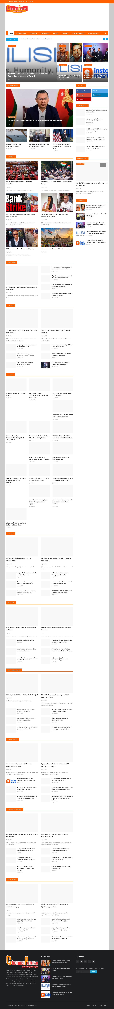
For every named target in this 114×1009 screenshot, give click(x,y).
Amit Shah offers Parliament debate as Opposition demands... (62, 582)
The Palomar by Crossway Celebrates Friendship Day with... (26, 858)
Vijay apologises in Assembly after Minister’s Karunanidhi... (27, 574)
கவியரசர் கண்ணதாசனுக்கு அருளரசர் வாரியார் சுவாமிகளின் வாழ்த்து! (20, 906)
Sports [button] (55, 33)
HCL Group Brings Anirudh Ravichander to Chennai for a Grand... (25, 868)
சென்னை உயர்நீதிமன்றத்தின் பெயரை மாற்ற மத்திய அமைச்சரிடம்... (26, 591)
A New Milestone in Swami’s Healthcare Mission (60, 719)
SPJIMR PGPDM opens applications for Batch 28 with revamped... (91, 184)
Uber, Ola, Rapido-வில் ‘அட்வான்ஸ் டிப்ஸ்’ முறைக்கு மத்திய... (26, 929)
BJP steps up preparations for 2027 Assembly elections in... (56, 560)
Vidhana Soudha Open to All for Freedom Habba (56, 249)
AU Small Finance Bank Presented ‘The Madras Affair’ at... (61, 779)
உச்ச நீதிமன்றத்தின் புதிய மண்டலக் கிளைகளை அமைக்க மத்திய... (61, 920)
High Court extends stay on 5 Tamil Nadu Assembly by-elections (62, 276)
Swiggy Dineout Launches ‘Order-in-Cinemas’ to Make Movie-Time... (62, 788)
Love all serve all (14, 670)
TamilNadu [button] (45, 33)
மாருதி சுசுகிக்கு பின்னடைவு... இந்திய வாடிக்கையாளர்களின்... (27, 650)
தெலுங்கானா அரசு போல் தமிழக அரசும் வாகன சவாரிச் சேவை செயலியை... (62, 268)
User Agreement (102, 1005)
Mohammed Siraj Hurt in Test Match (31, 39)
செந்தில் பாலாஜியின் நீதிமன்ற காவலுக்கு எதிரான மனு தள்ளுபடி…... (96, 129)
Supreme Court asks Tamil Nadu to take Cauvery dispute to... (62, 285)
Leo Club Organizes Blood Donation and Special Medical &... (62, 710)
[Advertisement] (75, 17)
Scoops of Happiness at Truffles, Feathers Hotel (61, 867)
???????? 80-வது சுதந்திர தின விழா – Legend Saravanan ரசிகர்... (55, 696)
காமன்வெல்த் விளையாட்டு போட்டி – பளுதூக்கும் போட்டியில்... (39, 479)
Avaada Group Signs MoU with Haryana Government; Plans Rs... (19, 765)
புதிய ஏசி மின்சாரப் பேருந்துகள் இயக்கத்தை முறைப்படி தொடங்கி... (26, 354)
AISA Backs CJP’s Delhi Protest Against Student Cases (56, 183)
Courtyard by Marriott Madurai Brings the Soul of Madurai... (26, 849)
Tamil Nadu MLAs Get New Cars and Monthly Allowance (62, 294)
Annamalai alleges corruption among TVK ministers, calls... (25, 582)
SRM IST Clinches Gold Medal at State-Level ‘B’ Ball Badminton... (16, 480)
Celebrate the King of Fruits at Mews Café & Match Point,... (62, 858)
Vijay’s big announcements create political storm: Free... (27, 345)
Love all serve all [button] (78, 33)
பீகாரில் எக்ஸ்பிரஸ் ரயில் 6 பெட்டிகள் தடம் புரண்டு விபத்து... (96, 111)
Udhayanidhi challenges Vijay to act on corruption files (18, 560)
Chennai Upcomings (14, 809)
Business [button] (65, 33)
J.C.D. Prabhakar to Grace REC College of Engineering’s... (60, 363)
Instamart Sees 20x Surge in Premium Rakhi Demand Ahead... (26, 779)
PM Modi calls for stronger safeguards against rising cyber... (21, 288)
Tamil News (12, 880)
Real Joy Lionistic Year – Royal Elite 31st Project (22, 695)
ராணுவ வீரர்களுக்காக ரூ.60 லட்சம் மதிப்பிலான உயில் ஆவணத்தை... (61, 929)
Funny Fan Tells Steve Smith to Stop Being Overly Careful (39, 437)
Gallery (94, 1005)
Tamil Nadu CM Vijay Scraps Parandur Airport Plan (25, 363)
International (13, 85)
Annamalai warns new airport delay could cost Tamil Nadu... (62, 345)
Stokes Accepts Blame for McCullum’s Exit (61, 458)
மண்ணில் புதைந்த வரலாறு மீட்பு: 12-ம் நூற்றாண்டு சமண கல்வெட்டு (26, 920)
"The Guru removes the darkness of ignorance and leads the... (27, 728)
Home (11, 33)
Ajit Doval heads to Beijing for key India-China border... (39, 145)
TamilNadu (11, 262)
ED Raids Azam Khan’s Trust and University (20, 249)
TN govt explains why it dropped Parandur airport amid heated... (22, 331)
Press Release (12, 739)
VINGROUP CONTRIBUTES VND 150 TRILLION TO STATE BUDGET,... (27, 797)
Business (11, 603)
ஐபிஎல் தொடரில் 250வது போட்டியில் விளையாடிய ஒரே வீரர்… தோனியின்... (95, 138)
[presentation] (8, 62)
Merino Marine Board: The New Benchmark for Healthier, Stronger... (62, 650)
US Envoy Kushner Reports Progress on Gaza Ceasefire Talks (62, 146)
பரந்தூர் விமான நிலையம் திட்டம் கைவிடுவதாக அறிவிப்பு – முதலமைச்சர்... (54, 906)
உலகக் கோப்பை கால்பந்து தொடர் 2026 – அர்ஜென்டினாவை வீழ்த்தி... (38, 502)
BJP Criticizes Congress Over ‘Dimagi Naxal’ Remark (60, 574)
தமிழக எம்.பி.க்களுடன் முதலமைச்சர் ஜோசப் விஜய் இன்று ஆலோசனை (26, 937)
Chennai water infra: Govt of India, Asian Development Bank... (61, 354)
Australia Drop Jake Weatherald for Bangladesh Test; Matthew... (15, 438)
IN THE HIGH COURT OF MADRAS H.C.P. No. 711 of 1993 (95, 147)
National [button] (33, 33)
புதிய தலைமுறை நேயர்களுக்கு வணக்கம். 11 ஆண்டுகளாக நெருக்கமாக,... (94, 120)
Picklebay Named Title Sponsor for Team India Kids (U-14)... (63, 479)
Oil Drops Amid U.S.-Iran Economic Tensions (14, 145)
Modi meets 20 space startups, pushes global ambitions (21, 629)
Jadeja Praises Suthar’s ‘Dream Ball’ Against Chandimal (63, 415)
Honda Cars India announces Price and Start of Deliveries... (27, 659)
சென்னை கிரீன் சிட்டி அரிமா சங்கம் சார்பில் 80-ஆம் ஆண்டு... (26, 710)
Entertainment (93, 33)
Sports (10, 374)
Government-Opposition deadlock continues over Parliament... (62, 591)
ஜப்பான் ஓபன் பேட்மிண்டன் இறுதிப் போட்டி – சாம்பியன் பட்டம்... (16, 524)
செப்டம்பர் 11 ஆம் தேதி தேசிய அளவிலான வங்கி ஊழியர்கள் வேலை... (20, 215)
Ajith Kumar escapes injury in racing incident (62, 394)
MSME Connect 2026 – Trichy (25, 640)
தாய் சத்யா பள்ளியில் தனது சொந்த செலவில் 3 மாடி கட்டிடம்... (26, 719)
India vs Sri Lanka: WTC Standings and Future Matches (39, 458)
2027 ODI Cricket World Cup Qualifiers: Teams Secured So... (63, 437)
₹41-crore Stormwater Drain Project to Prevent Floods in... (56, 331)
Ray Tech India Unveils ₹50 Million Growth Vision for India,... (27, 788)
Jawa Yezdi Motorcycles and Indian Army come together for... (62, 641)
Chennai (11, 305)
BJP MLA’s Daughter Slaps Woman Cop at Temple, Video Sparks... (54, 215)
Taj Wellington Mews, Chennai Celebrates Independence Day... (54, 835)
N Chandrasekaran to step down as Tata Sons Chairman (56, 629)
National (11, 157)
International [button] (21, 33)
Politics (11, 533)
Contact (88, 1005)
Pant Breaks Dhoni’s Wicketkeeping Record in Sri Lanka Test (38, 395)
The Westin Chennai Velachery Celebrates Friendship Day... (60, 849)
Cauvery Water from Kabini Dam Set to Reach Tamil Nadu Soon (62, 937)
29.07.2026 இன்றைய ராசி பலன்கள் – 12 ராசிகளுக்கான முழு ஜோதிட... (61, 728)
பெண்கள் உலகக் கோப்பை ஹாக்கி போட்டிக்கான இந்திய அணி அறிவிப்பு (62, 502)
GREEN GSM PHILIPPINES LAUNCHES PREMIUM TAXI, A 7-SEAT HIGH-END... (62, 798)
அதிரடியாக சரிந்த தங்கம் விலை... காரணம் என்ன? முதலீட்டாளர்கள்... (61, 659)
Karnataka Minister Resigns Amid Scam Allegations (19, 183)
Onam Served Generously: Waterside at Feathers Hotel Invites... (22, 835)
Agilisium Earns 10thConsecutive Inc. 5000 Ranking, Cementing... (55, 765)
